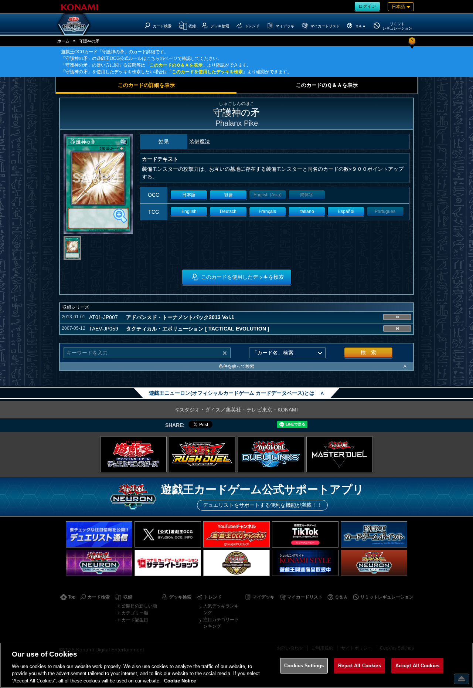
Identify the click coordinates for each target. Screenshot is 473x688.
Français (267, 211)
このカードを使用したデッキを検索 (207, 71)
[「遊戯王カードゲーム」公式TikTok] (305, 534)
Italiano (306, 211)
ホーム (63, 41)
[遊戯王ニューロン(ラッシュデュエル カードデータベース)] (374, 563)
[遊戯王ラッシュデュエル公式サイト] (202, 454)
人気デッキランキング (221, 609)
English (189, 211)
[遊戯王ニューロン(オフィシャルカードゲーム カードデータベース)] (73, 24)
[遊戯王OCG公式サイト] (133, 454)
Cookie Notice (180, 680)
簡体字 (306, 194)
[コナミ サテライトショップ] (168, 563)
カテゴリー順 (135, 613)
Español (346, 211)
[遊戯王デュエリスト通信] (99, 534)
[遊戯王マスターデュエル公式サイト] (339, 454)
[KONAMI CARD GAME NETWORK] (99, 563)
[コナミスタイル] (305, 563)
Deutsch (228, 211)
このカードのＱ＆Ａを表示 (176, 65)
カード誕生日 (135, 620)
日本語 (188, 194)
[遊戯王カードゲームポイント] (374, 534)
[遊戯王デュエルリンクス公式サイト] (271, 454)
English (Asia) (267, 194)
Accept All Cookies (417, 665)
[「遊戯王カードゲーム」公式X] (168, 534)
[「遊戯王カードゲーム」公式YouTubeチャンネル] (236, 534)
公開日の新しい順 (139, 606)
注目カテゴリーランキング (221, 623)
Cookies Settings (304, 665)
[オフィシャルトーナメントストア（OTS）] (236, 563)
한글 (228, 194)
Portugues (385, 211)
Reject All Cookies (359, 665)
